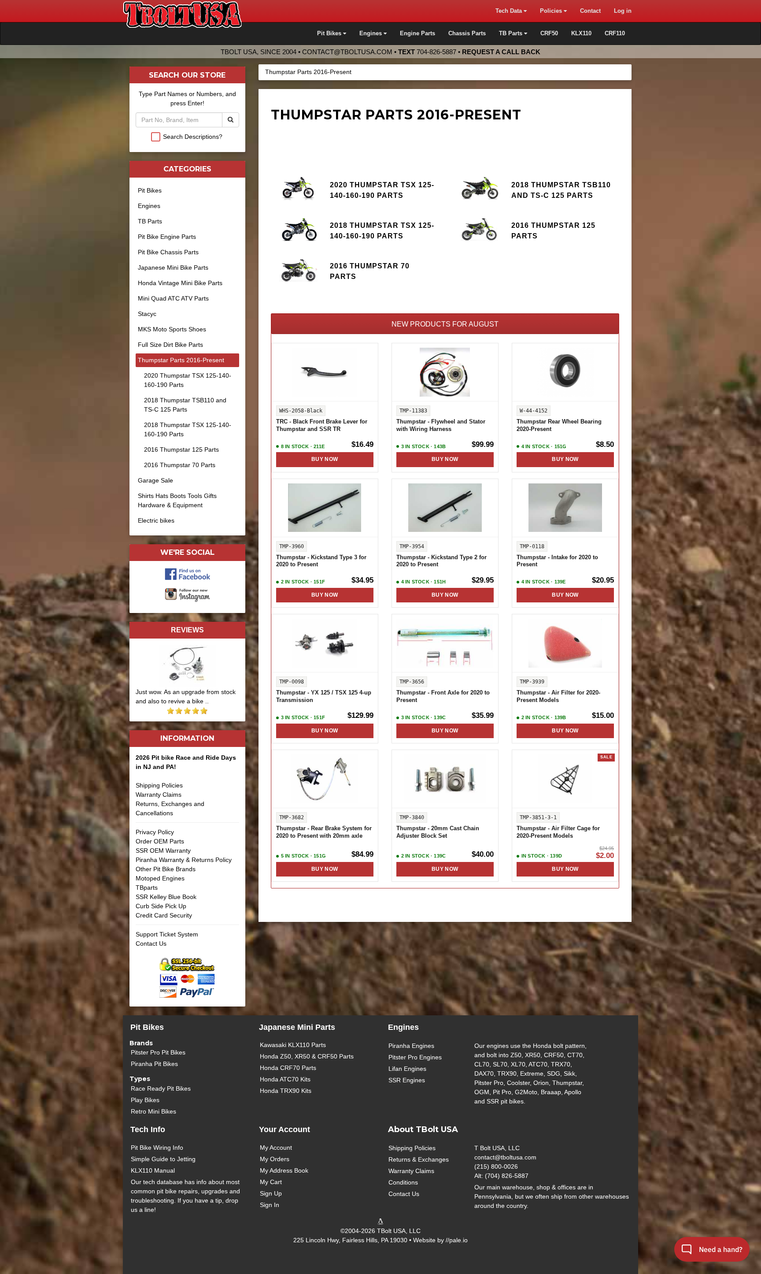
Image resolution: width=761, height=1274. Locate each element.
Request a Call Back (501, 52)
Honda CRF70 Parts (288, 1067)
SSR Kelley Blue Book (166, 896)
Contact (590, 11)
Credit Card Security (164, 915)
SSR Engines (406, 1080)
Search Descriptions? (192, 136)
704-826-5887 (436, 52)
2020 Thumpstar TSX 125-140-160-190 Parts (382, 190)
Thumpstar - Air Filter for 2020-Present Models (558, 696)
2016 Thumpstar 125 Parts (553, 230)
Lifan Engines (407, 1068)
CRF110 (615, 33)
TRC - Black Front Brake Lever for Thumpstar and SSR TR (321, 425)
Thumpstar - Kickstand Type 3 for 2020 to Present (321, 561)
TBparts (147, 887)
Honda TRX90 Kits (285, 1090)
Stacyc (147, 313)
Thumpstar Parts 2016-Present (308, 71)
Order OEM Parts (160, 841)
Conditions (403, 1182)
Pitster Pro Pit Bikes (158, 1052)
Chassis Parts (467, 33)
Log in (623, 11)
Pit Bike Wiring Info (157, 1147)
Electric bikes (156, 520)
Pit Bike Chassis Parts (168, 252)
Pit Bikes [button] (330, 33)
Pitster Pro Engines (415, 1057)
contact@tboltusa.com (347, 52)
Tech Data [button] (509, 11)
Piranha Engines (411, 1045)
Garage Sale (155, 480)
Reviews (187, 630)
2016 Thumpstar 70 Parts (370, 271)
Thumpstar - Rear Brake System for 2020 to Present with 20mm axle (324, 832)
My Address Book (284, 1170)
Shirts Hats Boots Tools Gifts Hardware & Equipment (177, 500)
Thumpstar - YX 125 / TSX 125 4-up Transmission (323, 696)
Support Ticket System (167, 934)
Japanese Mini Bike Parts (173, 267)
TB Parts (150, 221)
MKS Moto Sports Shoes (172, 329)
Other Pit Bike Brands (166, 869)
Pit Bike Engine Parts (167, 236)
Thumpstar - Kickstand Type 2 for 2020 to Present (441, 561)
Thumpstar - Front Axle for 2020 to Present (443, 696)
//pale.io (457, 1240)
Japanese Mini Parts (297, 1027)
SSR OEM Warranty (163, 850)
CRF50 (549, 33)
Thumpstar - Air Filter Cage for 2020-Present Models (558, 832)
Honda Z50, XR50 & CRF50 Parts (307, 1056)
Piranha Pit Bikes (154, 1063)
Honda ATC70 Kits (285, 1079)
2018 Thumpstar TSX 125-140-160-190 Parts (382, 230)
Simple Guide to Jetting (163, 1159)
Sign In (269, 1204)
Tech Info (147, 1129)
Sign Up (271, 1193)
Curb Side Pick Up (161, 906)
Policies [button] (552, 11)
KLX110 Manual (153, 1170)
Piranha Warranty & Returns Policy (184, 859)
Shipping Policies (159, 785)
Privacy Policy (155, 832)
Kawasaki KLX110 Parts (293, 1044)
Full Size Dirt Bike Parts (170, 344)
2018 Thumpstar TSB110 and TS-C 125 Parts (561, 190)
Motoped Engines (160, 878)
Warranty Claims (158, 794)
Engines (149, 205)
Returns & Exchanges (418, 1159)
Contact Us (151, 943)
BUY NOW (324, 459)
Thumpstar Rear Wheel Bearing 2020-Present (559, 425)
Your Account (284, 1129)
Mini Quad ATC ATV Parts (173, 298)
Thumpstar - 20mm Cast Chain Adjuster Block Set (437, 832)
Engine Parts (417, 33)
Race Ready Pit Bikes (161, 1088)
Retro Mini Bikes (153, 1111)
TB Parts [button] (511, 33)
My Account (276, 1147)
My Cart (271, 1181)
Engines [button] (371, 33)
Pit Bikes (150, 190)
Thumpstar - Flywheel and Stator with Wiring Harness (440, 425)
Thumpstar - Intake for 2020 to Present (557, 561)
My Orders (274, 1159)
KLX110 (581, 33)
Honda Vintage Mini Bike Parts (180, 282)
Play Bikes (145, 1099)
